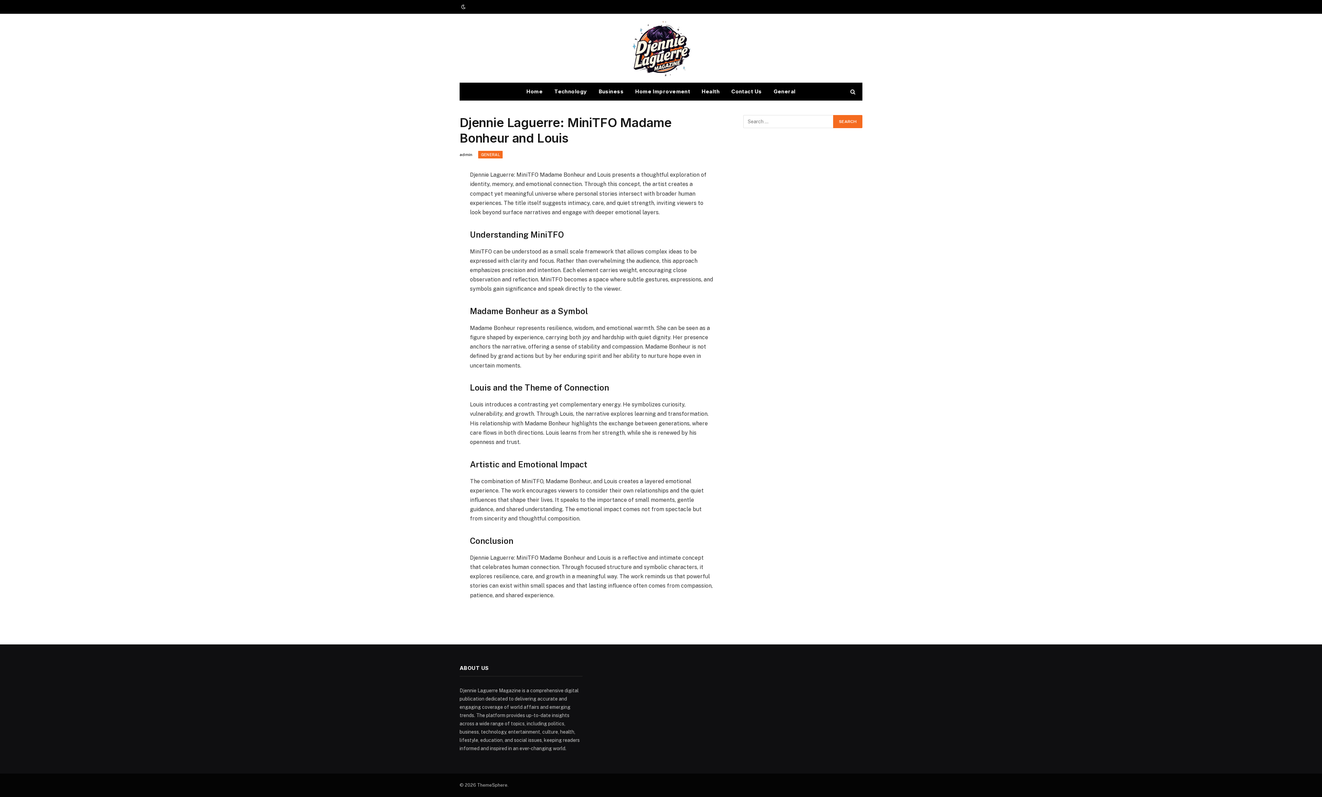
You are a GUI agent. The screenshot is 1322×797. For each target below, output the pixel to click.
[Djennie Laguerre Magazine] (661, 48)
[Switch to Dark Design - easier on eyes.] (463, 6)
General (785, 91)
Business (611, 91)
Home (534, 91)
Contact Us (746, 91)
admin (466, 154)
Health (711, 91)
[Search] (852, 92)
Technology (570, 91)
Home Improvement (662, 91)
